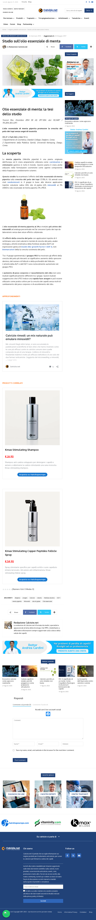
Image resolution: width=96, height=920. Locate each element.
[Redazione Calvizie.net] (4, 47)
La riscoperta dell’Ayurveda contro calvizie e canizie (85, 681)
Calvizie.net (27, 854)
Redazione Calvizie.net (18, 47)
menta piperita (17, 601)
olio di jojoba (36, 601)
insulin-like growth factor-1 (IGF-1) (36, 247)
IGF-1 (58, 598)
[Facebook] (86, 2)
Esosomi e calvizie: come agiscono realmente (78, 122)
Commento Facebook (40, 705)
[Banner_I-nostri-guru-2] (48, 794)
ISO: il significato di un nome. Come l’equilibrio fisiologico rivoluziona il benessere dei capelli (84, 185)
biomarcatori (8, 249)
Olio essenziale (47, 601)
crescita (39, 598)
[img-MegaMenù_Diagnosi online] (16, 794)
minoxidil (52, 185)
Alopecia (17, 598)
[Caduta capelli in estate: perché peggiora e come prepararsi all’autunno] (69, 164)
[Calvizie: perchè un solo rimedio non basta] (69, 175)
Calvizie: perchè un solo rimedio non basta (84, 174)
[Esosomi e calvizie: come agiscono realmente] (79, 108)
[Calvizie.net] (48, 11)
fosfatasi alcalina (49, 598)
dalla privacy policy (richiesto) (33, 896)
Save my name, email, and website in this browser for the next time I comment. (45, 750)
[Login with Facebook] (48, 714)
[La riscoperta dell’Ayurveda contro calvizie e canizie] (85, 671)
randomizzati (13, 182)
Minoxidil (27, 601)
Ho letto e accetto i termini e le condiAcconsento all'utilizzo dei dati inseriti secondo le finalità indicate (41, 893)
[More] (91, 46)
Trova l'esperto (71, 54)
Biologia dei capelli (72, 118)
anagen (25, 598)
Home (4, 29)
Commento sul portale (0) (22, 705)
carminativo (54, 162)
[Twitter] (89, 2)
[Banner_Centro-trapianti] (79, 794)
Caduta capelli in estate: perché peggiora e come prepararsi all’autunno (84, 164)
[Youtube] (92, 2)
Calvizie (32, 598)
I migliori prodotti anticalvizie (17, 29)
